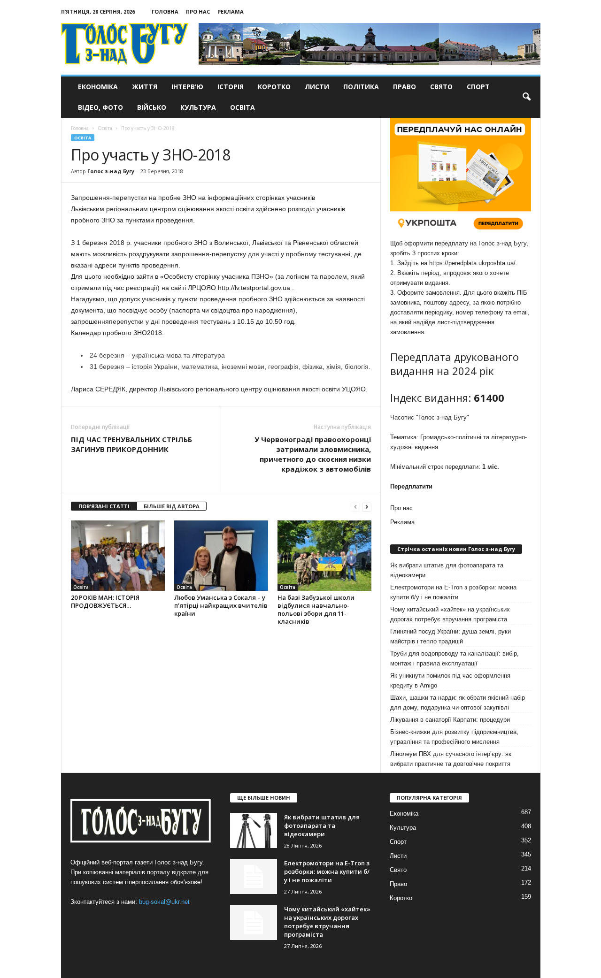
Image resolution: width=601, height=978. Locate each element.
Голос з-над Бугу (110, 171)
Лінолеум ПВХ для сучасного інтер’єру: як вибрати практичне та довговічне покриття (450, 758)
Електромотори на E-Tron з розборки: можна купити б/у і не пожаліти (453, 592)
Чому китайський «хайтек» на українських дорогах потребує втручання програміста (450, 614)
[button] (526, 97)
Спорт (478, 86)
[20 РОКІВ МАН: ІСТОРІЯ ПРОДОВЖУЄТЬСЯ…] (118, 555)
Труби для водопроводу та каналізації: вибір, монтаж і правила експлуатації (454, 658)
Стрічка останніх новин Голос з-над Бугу (456, 548)
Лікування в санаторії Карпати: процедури (450, 719)
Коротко (274, 86)
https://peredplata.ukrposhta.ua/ (472, 263)
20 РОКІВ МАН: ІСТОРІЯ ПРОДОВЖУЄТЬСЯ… (105, 601)
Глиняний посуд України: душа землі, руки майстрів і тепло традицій (450, 636)
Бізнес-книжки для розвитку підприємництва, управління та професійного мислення (454, 736)
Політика (361, 86)
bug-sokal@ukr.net (164, 901)
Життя (144, 86)
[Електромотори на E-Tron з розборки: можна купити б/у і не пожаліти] (253, 876)
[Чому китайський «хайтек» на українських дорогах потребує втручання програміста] (253, 922)
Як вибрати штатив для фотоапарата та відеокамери (446, 570)
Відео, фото (100, 107)
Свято (441, 86)
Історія (230, 86)
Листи (317, 86)
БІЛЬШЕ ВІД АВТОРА (172, 506)
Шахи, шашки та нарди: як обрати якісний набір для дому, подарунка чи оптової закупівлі (457, 702)
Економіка (98, 86)
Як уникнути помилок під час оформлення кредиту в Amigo (450, 680)
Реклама (230, 11)
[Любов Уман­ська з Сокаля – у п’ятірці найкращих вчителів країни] (221, 555)
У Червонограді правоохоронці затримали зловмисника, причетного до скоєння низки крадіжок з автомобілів (312, 454)
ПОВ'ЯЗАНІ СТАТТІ (104, 506)
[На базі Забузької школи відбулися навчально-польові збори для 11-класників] (324, 555)
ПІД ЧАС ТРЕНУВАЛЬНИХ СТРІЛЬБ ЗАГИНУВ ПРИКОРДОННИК (131, 444)
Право (404, 86)
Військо (151, 107)
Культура (198, 107)
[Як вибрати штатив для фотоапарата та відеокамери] (253, 830)
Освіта (242, 107)
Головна (165, 11)
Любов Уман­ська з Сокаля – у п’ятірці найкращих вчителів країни (221, 605)
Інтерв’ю (187, 86)
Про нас (198, 11)
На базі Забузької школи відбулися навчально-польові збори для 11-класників (315, 609)
